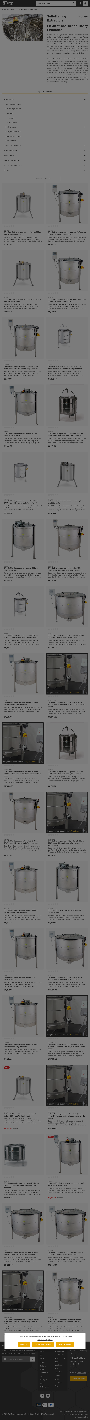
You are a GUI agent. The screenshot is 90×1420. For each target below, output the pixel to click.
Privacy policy (42, 1339)
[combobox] (53, 3)
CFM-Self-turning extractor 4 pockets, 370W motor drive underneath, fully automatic (67, 233)
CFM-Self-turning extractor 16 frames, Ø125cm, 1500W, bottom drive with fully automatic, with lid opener (66, 704)
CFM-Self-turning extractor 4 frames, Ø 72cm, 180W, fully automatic (21, 435)
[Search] (73, 3)
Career (42, 1383)
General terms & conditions (59, 1352)
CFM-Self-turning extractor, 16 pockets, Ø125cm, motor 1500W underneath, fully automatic (66, 636)
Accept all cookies (65, 1344)
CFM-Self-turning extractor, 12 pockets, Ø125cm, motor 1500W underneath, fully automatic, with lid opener (66, 1047)
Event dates (44, 1373)
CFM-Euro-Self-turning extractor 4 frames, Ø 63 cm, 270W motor (65, 502)
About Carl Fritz (58, 1384)
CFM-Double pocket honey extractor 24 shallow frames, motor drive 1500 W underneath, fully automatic (21, 1185)
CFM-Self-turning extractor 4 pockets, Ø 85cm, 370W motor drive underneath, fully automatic (21, 502)
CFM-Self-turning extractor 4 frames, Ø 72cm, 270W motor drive (21, 569)
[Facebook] (42, 1396)
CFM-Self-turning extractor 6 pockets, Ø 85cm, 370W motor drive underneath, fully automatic (65, 569)
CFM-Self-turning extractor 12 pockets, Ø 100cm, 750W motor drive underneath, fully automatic (66, 773)
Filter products (46, 92)
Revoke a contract (78, 1379)
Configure (23, 1344)
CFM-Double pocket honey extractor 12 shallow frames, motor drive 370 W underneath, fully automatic (65, 1322)
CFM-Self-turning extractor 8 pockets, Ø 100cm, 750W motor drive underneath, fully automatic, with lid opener (21, 1322)
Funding (42, 1362)
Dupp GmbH (49, 1414)
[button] (85, 99)
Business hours (43, 1367)
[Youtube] (48, 1396)
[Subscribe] (32, 1359)
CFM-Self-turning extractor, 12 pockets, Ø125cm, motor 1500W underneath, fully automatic (66, 1253)
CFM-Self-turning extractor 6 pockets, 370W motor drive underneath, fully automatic (67, 300)
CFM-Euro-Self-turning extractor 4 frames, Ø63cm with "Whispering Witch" (22, 233)
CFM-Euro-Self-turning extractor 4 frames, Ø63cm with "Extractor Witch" (22, 300)
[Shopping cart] (85, 3)
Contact (42, 1351)
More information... (67, 1336)
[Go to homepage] (8, 3)
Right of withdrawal (58, 1363)
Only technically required (43, 1344)
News (42, 1359)
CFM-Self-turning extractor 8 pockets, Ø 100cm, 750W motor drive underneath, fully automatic (65, 435)
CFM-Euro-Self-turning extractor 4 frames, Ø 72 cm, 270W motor (65, 911)
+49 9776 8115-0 (77, 1357)
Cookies (57, 1379)
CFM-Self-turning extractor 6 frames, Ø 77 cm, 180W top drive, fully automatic (21, 911)
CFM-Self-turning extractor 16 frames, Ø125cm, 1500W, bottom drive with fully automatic (65, 978)
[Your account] (80, 3)
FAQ (41, 1355)
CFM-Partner (44, 1387)
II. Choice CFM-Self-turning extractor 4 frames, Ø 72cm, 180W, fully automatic (66, 1184)
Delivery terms (60, 1358)
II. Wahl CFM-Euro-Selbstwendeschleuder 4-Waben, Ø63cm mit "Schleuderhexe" (20, 1115)
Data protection (58, 1370)
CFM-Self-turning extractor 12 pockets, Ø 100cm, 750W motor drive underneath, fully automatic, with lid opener (66, 843)
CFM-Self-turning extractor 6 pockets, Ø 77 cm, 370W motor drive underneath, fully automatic (21, 367)
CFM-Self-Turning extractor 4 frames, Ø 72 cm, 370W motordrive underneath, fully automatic (65, 367)
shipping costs (82, 1411)
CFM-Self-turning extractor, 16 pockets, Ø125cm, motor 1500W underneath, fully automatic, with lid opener (66, 1116)
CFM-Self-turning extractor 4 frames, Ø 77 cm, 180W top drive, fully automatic (21, 703)
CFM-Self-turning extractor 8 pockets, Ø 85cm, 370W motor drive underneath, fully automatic (21, 842)
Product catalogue (43, 1377)
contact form (81, 1372)
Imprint (57, 1375)
